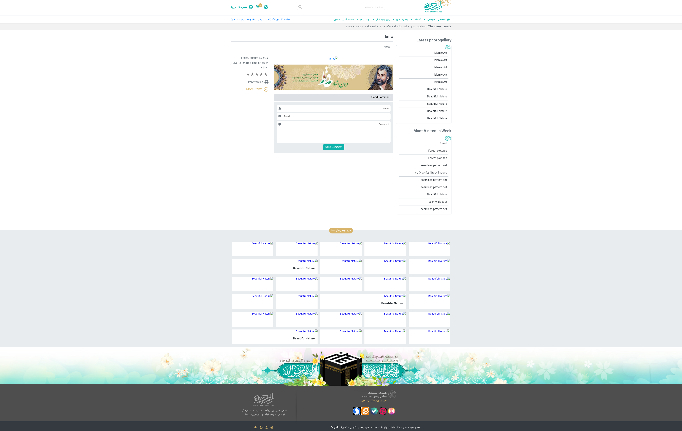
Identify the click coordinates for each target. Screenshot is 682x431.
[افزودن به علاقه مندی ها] (255, 427)
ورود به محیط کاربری (359, 427)
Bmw (349, 27)
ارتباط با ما (395, 427)
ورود (233, 7)
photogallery (418, 27)
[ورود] (266, 427)
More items (254, 89)
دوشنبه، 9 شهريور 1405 (281, 19)
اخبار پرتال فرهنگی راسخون (374, 401)
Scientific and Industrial (393, 27)
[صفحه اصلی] (272, 427)
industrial (370, 27)
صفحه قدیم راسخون (343, 20)
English (335, 427)
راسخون (442, 20)
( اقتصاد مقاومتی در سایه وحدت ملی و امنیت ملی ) (251, 19)
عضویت (242, 7)
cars (358, 27)
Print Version (255, 82)
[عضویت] (261, 427)
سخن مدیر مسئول (411, 427)
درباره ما (384, 427)
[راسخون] (437, 12)
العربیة (344, 427)
